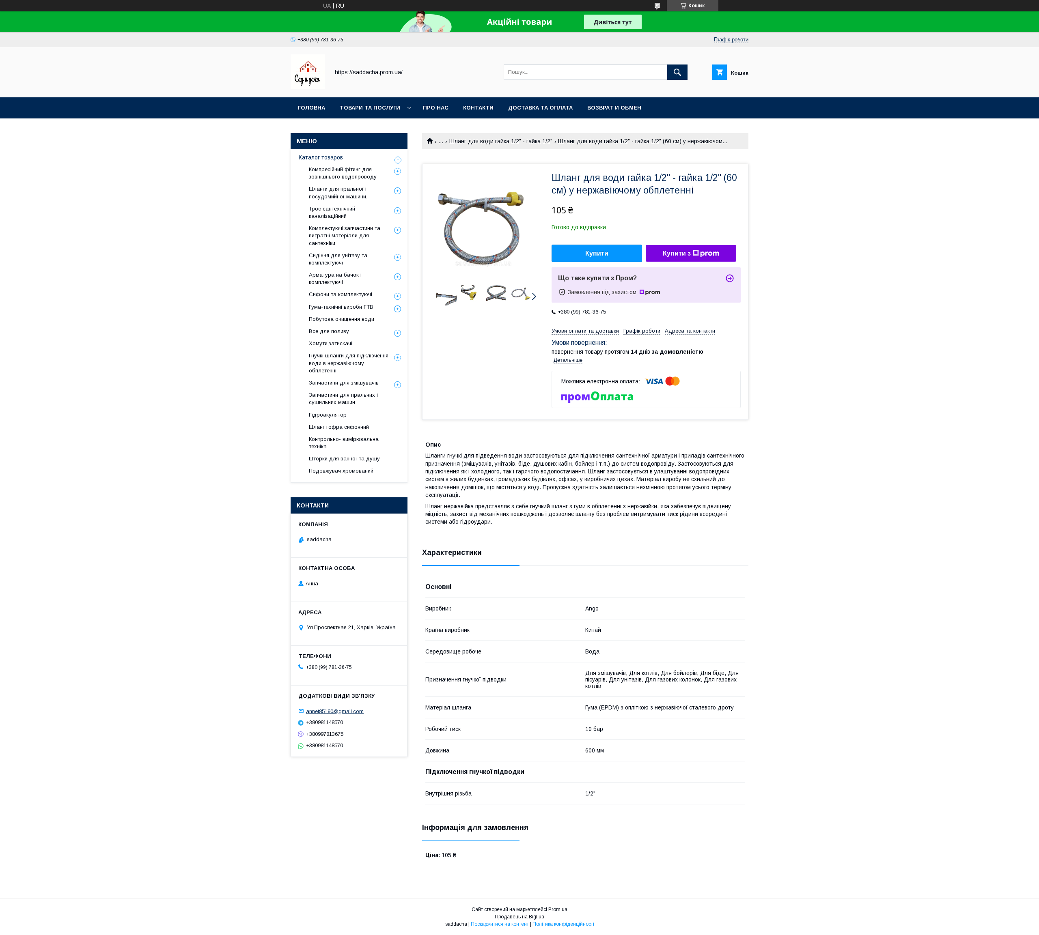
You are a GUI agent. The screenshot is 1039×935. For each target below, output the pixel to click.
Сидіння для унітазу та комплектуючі (338, 259)
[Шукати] (677, 72)
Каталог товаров (321, 157)
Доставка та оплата (540, 108)
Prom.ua (557, 909)
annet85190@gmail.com (335, 711)
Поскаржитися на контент (500, 924)
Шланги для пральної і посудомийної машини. (338, 192)
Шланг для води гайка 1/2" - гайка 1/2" (500, 141)
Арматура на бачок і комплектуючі (335, 278)
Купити (596, 253)
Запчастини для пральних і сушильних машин (343, 398)
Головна (311, 108)
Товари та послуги (370, 108)
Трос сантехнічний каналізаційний (332, 212)
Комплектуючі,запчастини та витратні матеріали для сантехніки (344, 235)
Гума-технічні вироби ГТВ (341, 307)
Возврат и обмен (614, 108)
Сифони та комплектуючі (340, 294)
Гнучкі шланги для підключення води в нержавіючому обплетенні (348, 363)
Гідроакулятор (328, 415)
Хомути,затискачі (330, 343)
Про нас (435, 108)
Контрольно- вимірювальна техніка (344, 442)
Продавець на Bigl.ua (519, 917)
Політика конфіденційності (563, 924)
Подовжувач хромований (341, 471)
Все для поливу (329, 331)
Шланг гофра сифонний (339, 427)
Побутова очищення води (341, 319)
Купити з (677, 253)
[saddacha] (308, 87)
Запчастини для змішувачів (344, 383)
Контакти (478, 108)
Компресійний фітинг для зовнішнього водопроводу (343, 173)
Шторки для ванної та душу (344, 459)
